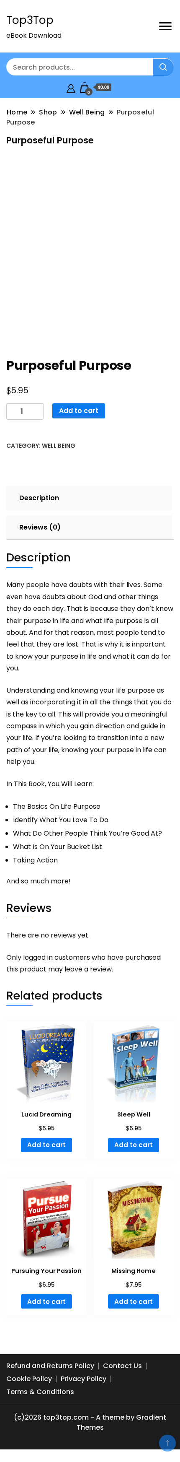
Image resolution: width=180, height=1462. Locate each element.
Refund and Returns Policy (50, 1366)
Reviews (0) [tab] (40, 527)
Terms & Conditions (40, 1392)
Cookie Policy (29, 1379)
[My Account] (71, 87)
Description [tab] (39, 498)
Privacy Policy (83, 1379)
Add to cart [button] (46, 1144)
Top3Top (30, 20)
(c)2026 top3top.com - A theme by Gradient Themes (90, 1422)
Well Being (58, 445)
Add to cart (78, 410)
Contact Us (122, 1366)
